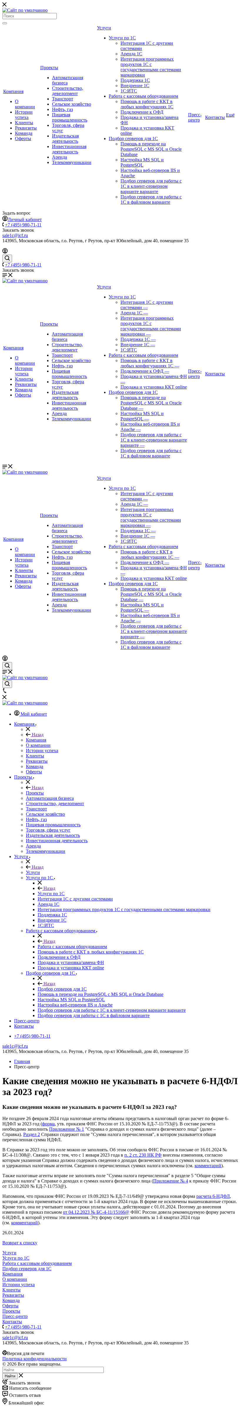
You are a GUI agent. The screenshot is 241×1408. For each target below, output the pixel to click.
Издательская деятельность (65, 138)
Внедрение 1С (134, 85)
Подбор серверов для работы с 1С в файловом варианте (151, 199)
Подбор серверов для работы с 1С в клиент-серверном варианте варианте (151, 186)
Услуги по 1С (122, 37)
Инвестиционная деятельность (69, 149)
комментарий (208, 1165)
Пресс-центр (195, 117)
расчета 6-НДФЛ (213, 1196)
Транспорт (62, 98)
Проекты (49, 67)
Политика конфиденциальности (34, 1358)
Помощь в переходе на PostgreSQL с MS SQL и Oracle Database (151, 149)
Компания (13, 91)
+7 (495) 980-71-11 (23, 224)
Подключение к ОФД (141, 112)
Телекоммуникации (71, 162)
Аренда (59, 157)
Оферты (23, 138)
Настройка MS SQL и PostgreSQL (142, 162)
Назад (37, 734)
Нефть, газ (62, 109)
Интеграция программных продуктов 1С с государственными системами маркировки (150, 67)
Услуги (104, 27)
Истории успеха (24, 115)
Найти (10, 1376)
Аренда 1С (131, 53)
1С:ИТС (128, 90)
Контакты (215, 117)
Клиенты (24, 122)
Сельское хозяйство (71, 104)
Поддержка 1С (135, 80)
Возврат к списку (19, 1242)
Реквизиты (26, 127)
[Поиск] (4, 23)
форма (48, 1123)
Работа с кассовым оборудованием (143, 96)
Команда (23, 133)
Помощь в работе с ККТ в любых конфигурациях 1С (146, 104)
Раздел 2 (31, 1134)
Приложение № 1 (66, 1129)
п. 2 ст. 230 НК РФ (143, 1154)
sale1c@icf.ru (15, 235)
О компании (25, 104)
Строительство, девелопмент (67, 91)
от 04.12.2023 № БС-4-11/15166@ (96, 1212)
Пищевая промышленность (69, 117)
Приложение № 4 (170, 1180)
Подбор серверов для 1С (133, 138)
